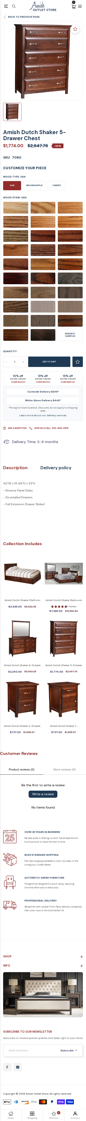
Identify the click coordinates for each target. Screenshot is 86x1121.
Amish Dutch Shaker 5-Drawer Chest (63, 666)
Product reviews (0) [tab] (21, 769)
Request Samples (70, 334)
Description (15, 468)
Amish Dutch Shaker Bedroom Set (64, 600)
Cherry (56, 185)
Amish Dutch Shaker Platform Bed (22, 600)
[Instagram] (18, 1067)
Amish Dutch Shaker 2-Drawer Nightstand (22, 726)
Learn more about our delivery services (43, 415)
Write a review (43, 794)
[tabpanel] (43, 60)
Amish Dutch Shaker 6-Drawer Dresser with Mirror (22, 666)
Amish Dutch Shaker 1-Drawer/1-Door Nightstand (63, 726)
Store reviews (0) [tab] (64, 769)
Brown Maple (34, 185)
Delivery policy (55, 468)
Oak (12, 185)
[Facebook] (7, 1067)
